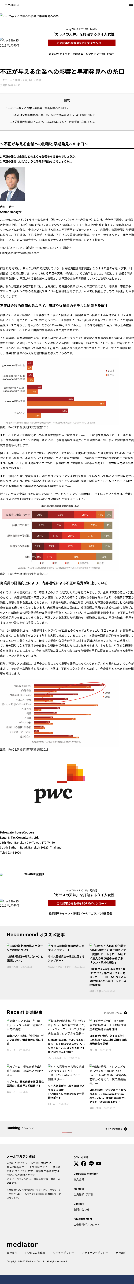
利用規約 (28, 1189)
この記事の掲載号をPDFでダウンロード (82, 43)
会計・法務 (35, 80)
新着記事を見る (113, 1013)
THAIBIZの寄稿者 (35, 1252)
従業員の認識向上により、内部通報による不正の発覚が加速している (52, 122)
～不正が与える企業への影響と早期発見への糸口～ (37, 108)
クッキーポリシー (63, 1252)
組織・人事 (21, 80)
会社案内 (12, 1252)
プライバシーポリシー (47, 1189)
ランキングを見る (113, 1128)
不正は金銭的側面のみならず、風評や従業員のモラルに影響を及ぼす (52, 115)
